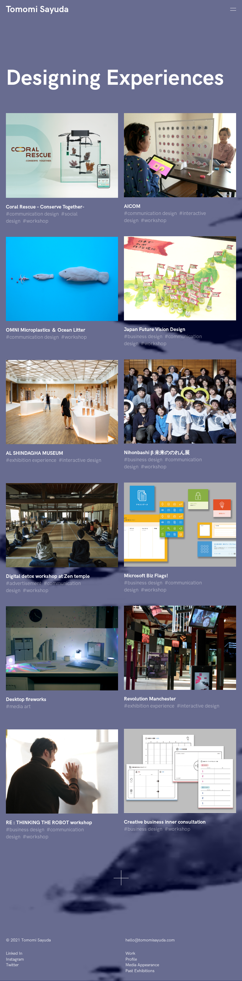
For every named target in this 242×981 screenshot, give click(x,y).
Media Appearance (142, 964)
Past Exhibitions (139, 970)
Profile (131, 959)
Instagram (15, 959)
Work (130, 953)
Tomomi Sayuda (37, 9)
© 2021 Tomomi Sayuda (28, 940)
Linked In (14, 953)
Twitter (12, 964)
